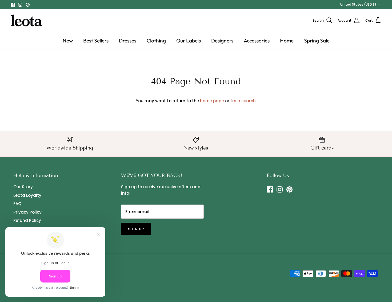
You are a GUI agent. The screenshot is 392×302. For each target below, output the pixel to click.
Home (287, 40)
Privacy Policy (27, 212)
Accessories (257, 40)
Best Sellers (96, 40)
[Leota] (27, 20)
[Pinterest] (28, 5)
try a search (243, 101)
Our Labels (188, 40)
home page (212, 101)
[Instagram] (20, 5)
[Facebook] (13, 5)
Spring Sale (317, 40)
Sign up (136, 229)
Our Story (23, 187)
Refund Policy (27, 220)
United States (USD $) (358, 4)
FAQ (17, 203)
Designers (222, 40)
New (68, 40)
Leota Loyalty (27, 195)
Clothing (156, 40)
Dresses (127, 40)
